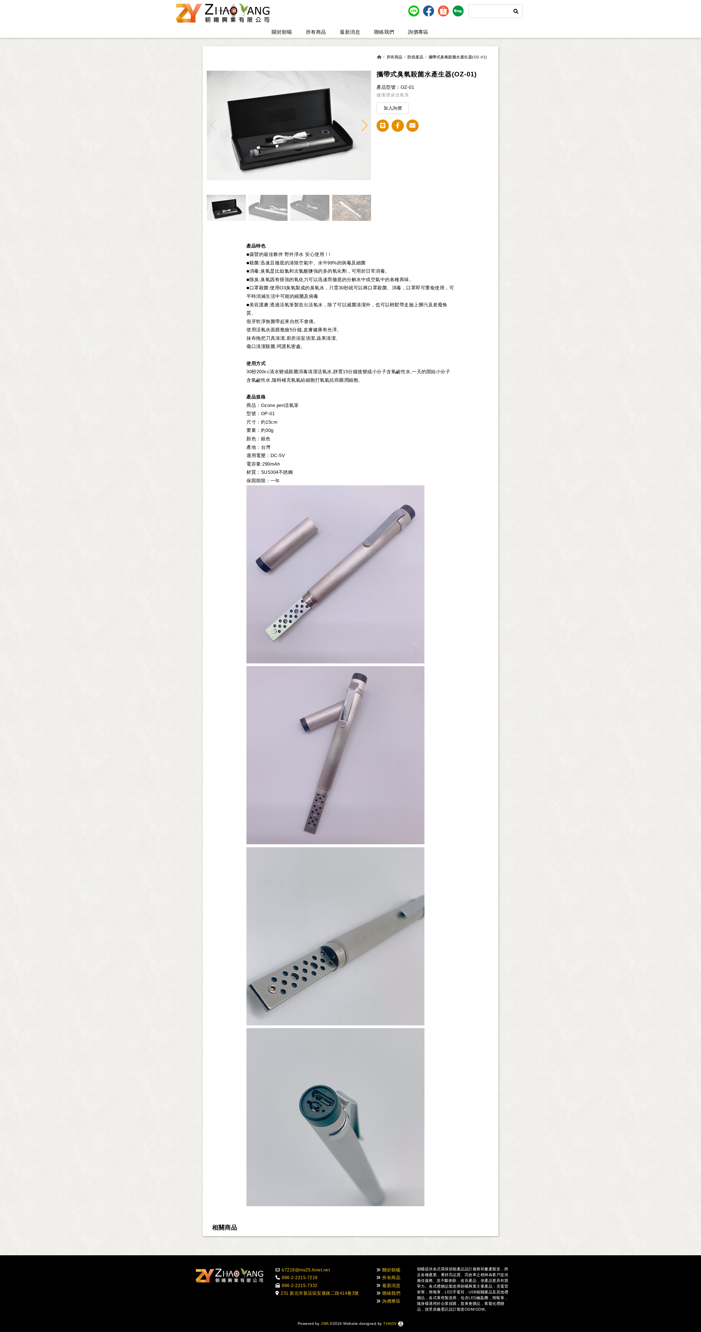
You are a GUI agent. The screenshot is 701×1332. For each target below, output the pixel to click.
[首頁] (382, 57)
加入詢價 (393, 108)
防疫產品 (415, 57)
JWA (324, 1323)
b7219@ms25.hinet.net (306, 1270)
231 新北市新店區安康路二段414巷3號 (320, 1293)
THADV (390, 1323)
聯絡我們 (384, 32)
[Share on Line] (383, 125)
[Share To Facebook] (398, 125)
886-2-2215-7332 (300, 1285)
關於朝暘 (282, 32)
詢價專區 (418, 32)
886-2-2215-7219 (300, 1277)
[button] (364, 125)
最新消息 (350, 32)
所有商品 (316, 32)
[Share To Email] (412, 125)
